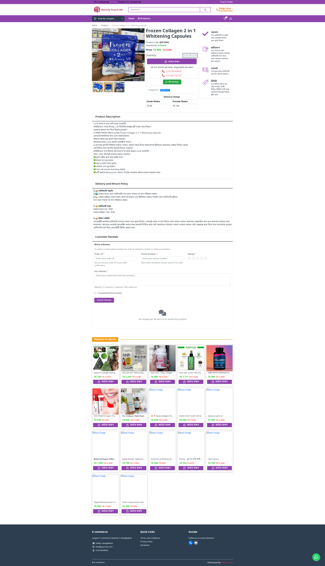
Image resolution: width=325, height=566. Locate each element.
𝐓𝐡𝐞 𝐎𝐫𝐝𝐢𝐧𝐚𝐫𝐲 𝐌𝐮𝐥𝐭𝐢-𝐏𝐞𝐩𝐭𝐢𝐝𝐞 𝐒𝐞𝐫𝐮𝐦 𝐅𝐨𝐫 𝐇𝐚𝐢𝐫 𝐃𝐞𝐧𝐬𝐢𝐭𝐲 (144, 416)
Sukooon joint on (215, 416)
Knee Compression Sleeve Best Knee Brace (141, 502)
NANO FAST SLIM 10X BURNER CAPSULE (197, 416)
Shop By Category (106, 18)
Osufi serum (213, 459)
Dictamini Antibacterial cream (164, 459)
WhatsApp (173, 82)
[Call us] (191, 543)
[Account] (230, 18)
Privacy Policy (146, 541)
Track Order (226, 2)
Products (104, 25)
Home (94, 25)
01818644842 (226, 11)
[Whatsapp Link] (316, 557)
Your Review (101, 271)
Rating (192, 254)
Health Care (165, 90)
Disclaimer (145, 545)
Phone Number (149, 254)
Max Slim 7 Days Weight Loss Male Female (170, 373)
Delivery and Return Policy (111, 184)
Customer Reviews (106, 237)
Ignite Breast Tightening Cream (136, 459)
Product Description (107, 117)
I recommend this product (109, 293)
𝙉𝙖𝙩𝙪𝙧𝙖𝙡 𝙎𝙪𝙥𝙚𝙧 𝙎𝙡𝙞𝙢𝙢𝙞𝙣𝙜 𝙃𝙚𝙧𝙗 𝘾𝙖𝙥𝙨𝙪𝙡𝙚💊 (115, 459)
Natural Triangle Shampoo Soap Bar (110, 373)
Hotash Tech (227, 562)
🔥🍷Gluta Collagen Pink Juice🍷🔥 (166, 416)
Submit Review (104, 300)
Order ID (99, 254)
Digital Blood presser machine (107, 502)
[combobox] (164, 9)
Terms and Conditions (150, 538)
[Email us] (196, 543)
